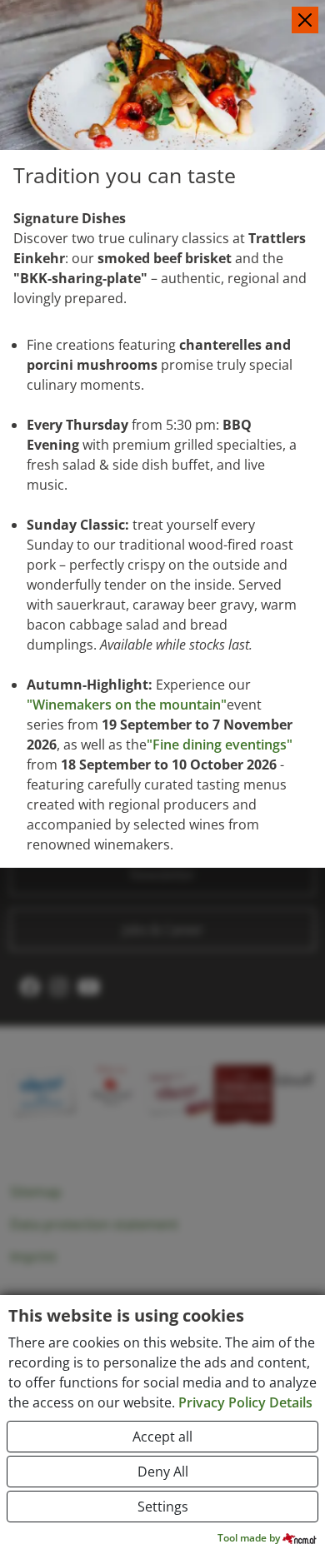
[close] (305, 20)
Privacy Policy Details (245, 1402)
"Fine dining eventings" (219, 744)
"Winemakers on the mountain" (127, 704)
